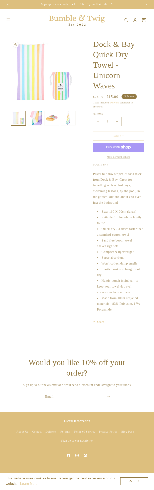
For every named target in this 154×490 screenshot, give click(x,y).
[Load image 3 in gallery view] (51, 118)
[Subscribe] (108, 396)
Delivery (114, 102)
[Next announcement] (146, 4)
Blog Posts (128, 431)
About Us (22, 431)
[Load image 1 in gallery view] (18, 118)
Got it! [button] (134, 481)
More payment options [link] (118, 156)
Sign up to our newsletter (77, 440)
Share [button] (100, 321)
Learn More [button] (28, 483)
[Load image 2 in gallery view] (35, 118)
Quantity (98, 113)
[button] (8, 20)
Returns (65, 431)
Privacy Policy (108, 431)
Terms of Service (84, 431)
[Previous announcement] (7, 4)
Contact (37, 431)
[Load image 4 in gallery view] (68, 118)
